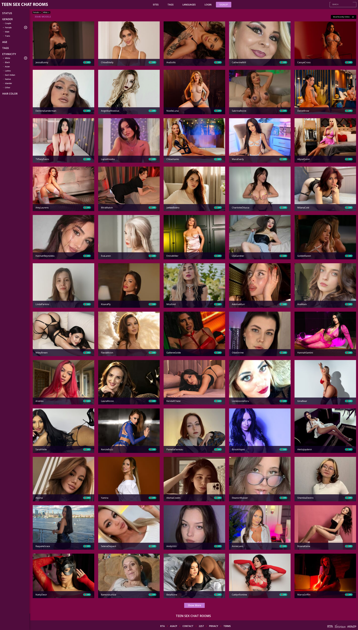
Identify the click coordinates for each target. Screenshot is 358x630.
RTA (162, 626)
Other (7, 87)
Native (8, 79)
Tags (171, 4)
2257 (201, 626)
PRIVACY (213, 626)
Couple (8, 23)
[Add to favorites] (36, 24)
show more (194, 605)
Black (7, 62)
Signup (223, 4)
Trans (7, 36)
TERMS (227, 626)
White (7, 58)
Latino (8, 70)
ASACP (173, 626)
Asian (7, 66)
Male (7, 31)
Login (208, 4)
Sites (156, 4)
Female (8, 27)
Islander (8, 83)
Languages (189, 4)
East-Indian (10, 75)
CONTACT (187, 626)
